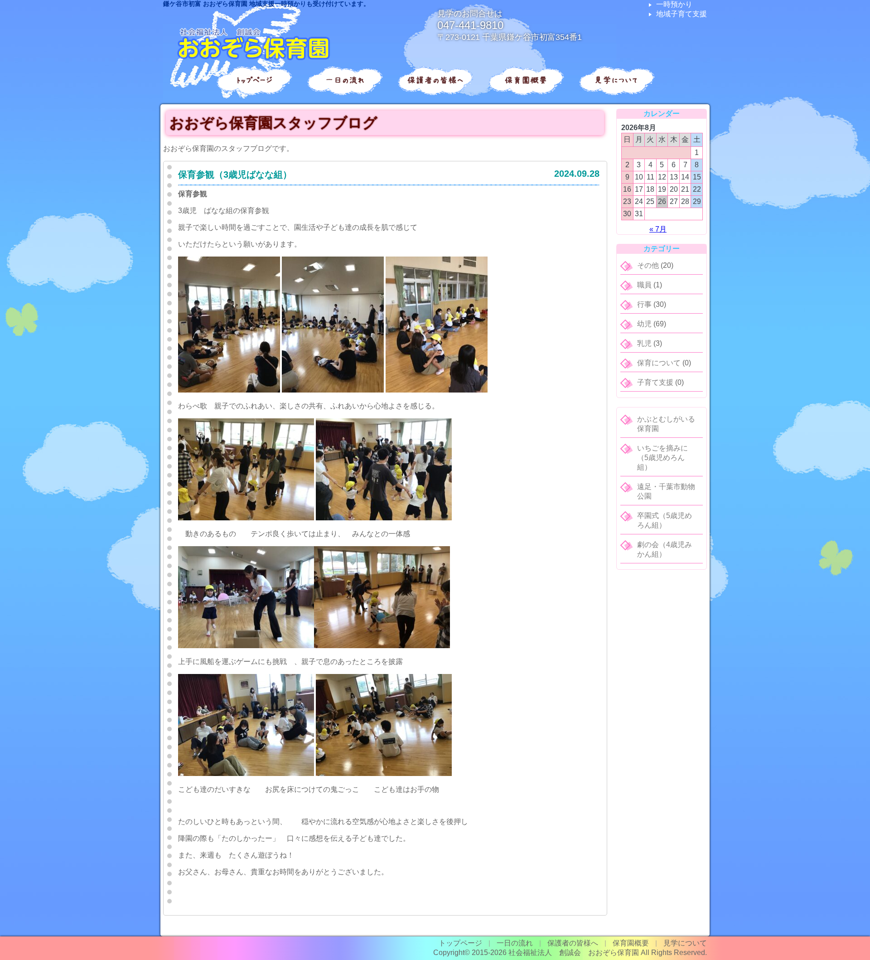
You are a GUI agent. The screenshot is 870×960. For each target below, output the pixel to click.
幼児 (644, 324)
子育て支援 (655, 382)
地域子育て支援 (681, 14)
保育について (659, 363)
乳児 (644, 343)
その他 (648, 265)
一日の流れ (344, 80)
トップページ (253, 80)
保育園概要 (525, 80)
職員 (644, 285)
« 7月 (658, 229)
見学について (616, 80)
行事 (644, 304)
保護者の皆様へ (435, 80)
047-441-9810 (470, 25)
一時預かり (674, 4)
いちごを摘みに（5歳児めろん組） (662, 457)
